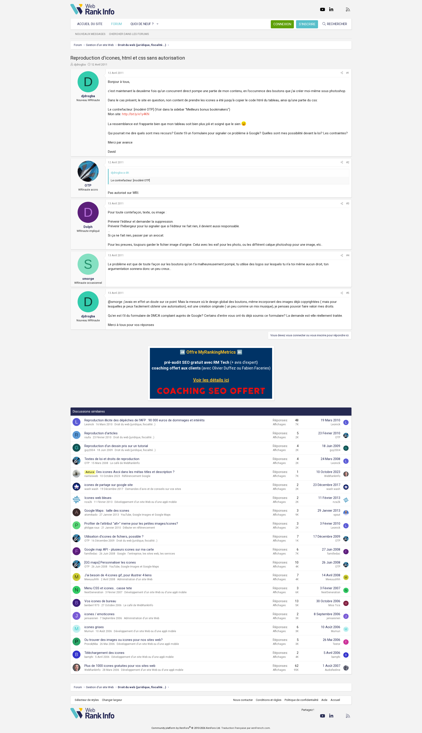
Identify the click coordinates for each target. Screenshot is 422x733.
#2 (347, 162)
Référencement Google (136, 476)
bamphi (88, 656)
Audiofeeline (332, 669)
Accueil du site (89, 24)
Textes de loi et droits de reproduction (111, 459)
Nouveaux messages (90, 34)
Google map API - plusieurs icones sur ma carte (119, 549)
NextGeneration (93, 592)
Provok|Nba (91, 644)
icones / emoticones (99, 614)
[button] (157, 24)
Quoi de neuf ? (142, 24)
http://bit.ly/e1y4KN (135, 114)
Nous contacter (243, 700)
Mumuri (89, 631)
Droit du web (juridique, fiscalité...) (135, 424)
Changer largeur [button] (112, 700)
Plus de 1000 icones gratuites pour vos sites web (119, 666)
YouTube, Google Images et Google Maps (146, 514)
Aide (324, 700)
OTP (337, 437)
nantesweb (91, 476)
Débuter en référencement (139, 527)
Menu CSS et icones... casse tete (108, 588)
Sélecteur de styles (87, 700)
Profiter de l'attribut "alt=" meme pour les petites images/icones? (131, 524)
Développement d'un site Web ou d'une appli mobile (146, 502)
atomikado (90, 514)
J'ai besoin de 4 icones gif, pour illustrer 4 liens (118, 575)
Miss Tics (334, 605)
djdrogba (80, 64)
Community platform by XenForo (186, 728)
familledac (90, 553)
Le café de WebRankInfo (125, 463)
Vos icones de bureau (100, 601)
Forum (116, 24)
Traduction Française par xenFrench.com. (246, 728)
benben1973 (91, 605)
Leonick (89, 424)
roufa (87, 437)
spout (336, 514)
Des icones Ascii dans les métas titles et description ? (135, 472)
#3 (347, 203)
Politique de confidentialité (301, 700)
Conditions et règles (268, 700)
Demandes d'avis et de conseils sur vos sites (153, 489)
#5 (347, 293)
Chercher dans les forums (129, 34)
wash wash (91, 489)
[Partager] (342, 73)
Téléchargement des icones (104, 653)
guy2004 (89, 450)
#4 (347, 255)
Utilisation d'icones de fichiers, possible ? (114, 536)
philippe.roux (91, 527)
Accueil (335, 700)
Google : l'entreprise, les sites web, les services (146, 553)
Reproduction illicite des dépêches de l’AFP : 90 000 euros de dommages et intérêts (144, 420)
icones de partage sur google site (108, 485)
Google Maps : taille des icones (106, 511)
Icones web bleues (97, 498)
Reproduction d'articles (101, 433)
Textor (336, 644)
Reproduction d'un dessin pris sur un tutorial (116, 446)
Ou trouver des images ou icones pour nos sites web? (123, 640)
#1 (347, 73)
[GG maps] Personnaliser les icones (110, 562)
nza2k (88, 502)
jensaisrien (91, 618)
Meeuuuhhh (91, 579)
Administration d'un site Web (134, 579)
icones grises (94, 627)
